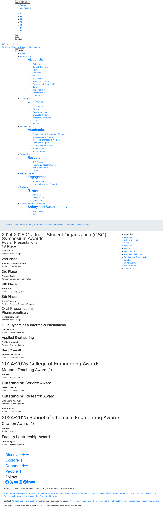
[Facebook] (21, 19)
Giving (23, 187)
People (12, 471)
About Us (24, 56)
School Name (39, 92)
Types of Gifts (39, 197)
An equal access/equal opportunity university (49, 493)
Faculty (36, 109)
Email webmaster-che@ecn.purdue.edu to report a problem (132, 501)
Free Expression (98, 493)
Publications (38, 78)
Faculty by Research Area (44, 165)
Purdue (23, 5)
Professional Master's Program (46, 140)
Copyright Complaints (141, 493)
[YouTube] (21, 16)
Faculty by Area (40, 112)
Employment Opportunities (45, 84)
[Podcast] (21, 31)
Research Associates (42, 118)
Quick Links (23, 2)
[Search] (17, 36)
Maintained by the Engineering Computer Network (34, 496)
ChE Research (39, 162)
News (35, 70)
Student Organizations (43, 145)
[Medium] (21, 28)
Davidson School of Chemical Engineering (21, 47)
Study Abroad (39, 148)
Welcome (37, 64)
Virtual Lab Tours (40, 168)
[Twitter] (21, 22)
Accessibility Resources (80, 501)
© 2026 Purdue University (15, 493)
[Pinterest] (25, 483)
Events (36, 75)
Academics (25, 126)
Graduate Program (41, 142)
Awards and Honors (41, 81)
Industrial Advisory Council (45, 184)
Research (24, 154)
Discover (13, 454)
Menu (20, 50)
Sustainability (39, 90)
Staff (35, 120)
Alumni (36, 123)
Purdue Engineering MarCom (24, 501)
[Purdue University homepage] (11, 44)
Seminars (37, 72)
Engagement (26, 173)
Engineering (25, 8)
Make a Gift (38, 200)
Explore (12, 460)
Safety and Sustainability (31, 203)
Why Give (37, 195)
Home (22, 53)
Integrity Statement (80, 493)
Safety (35, 87)
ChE (30, 224)
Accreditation (39, 151)
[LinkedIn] (21, 25)
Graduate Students (41, 115)
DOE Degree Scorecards (118, 493)
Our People (25, 98)
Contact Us (38, 95)
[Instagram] (21, 13)
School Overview (40, 67)
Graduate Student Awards (77, 224)
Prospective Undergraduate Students (49, 134)
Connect (13, 465)
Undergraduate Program (44, 137)
